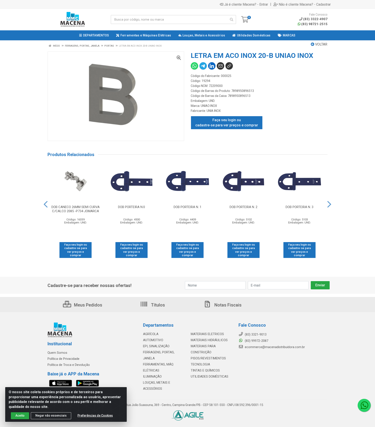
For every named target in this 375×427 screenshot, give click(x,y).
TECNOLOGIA (200, 364)
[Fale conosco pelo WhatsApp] (364, 405)
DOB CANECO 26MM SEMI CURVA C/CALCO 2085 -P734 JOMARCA (75, 209)
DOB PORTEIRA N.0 (131, 207)
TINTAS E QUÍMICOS (205, 370)
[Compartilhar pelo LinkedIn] (211, 66)
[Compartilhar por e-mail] (220, 66)
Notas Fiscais (227, 305)
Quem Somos (57, 353)
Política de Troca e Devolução (69, 365)
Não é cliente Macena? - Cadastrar (305, 4)
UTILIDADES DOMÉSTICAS (209, 376)
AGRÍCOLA (150, 334)
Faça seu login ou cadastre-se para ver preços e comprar (226, 122)
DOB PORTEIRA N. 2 (243, 207)
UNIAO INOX (209, 106)
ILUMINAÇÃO (152, 376)
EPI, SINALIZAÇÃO (156, 346)
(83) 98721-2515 (314, 24)
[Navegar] (45, 204)
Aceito (20, 415)
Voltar (320, 44)
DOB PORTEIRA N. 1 (187, 207)
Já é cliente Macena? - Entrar (246, 4)
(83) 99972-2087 (256, 341)
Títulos (157, 305)
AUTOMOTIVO (153, 340)
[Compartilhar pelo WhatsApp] (194, 66)
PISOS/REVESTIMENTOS (208, 358)
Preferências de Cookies (95, 415)
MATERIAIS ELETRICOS (207, 334)
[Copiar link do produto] (229, 66)
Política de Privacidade (63, 359)
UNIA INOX (214, 110)
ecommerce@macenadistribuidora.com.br (274, 347)
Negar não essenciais (51, 415)
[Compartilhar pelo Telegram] (203, 66)
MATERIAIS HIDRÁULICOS (209, 340)
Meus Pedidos (87, 305)
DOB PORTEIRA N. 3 (299, 207)
